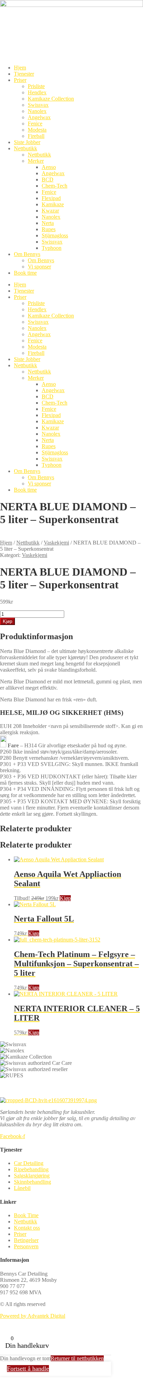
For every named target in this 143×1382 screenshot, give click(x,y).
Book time (25, 273)
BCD (47, 179)
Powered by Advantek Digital (32, 1316)
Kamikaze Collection (51, 99)
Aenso (49, 167)
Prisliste (36, 86)
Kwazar (50, 211)
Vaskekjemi (56, 543)
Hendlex (37, 92)
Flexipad (51, 198)
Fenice (35, 123)
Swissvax (38, 105)
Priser (20, 80)
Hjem (20, 67)
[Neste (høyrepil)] (131, 691)
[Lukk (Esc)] (120, 7)
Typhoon (51, 248)
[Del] (135, 7)
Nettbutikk (25, 148)
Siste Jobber (27, 142)
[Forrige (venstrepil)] (12, 691)
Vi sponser (39, 266)
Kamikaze (53, 204)
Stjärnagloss (55, 235)
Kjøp (7, 621)
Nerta (48, 223)
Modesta (37, 130)
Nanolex (37, 111)
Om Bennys (27, 254)
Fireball (36, 136)
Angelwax (39, 117)
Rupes (49, 229)
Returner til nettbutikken (77, 1358)
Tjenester (24, 74)
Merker (36, 161)
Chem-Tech (54, 186)
